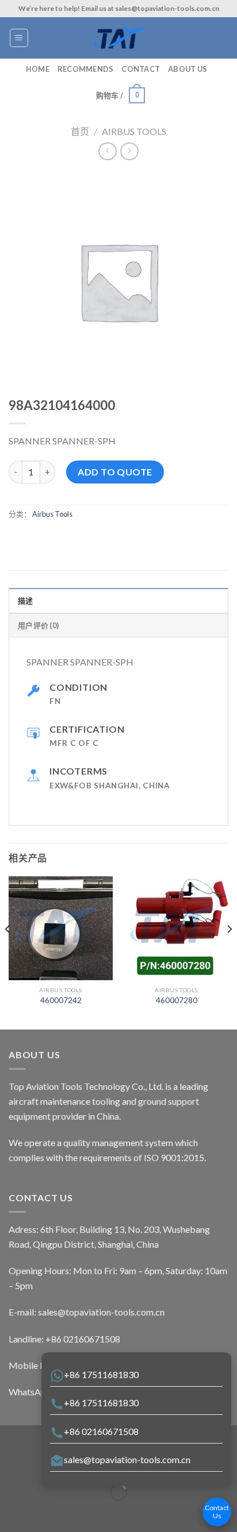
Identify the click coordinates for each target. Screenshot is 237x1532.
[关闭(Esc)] (11, 1464)
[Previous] (8, 951)
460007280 (176, 1000)
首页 (80, 131)
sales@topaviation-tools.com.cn (127, 1459)
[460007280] (176, 928)
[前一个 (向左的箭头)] (11, 1512)
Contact (140, 68)
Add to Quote (115, 471)
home (37, 68)
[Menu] (19, 38)
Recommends (86, 68)
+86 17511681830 (101, 1374)
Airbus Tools (134, 131)
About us (187, 68)
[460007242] (61, 928)
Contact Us (217, 1511)
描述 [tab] (25, 600)
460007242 (61, 1000)
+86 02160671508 (101, 1431)
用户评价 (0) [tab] (38, 625)
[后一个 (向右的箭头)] (44, 1512)
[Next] (229, 951)
